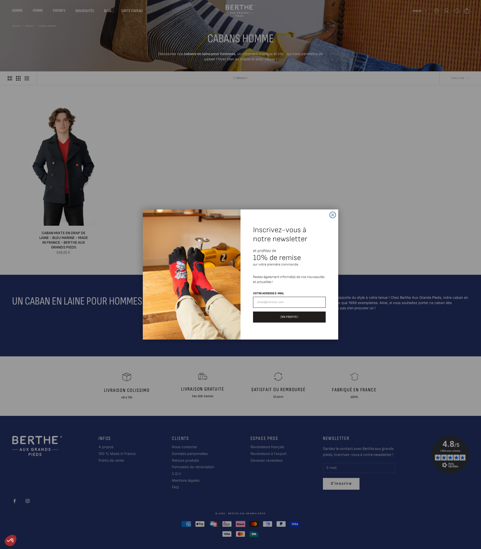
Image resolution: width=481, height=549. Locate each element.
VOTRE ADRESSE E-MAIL (268, 293)
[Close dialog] (333, 215)
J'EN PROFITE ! (289, 317)
